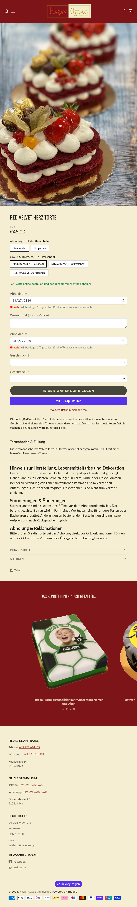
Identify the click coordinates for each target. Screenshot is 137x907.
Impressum (15, 828)
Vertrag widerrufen (20, 822)
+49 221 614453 (29, 747)
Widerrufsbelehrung (21, 845)
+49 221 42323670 (31, 784)
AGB (11, 839)
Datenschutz (16, 833)
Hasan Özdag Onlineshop (35, 891)
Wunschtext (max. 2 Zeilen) (29, 315)
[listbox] (68, 362)
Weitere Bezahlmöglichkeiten (68, 409)
